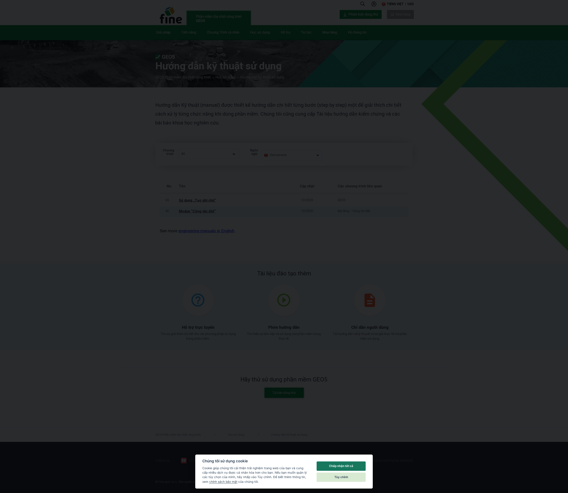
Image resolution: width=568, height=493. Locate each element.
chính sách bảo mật (223, 481)
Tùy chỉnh (341, 477)
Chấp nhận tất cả (341, 466)
